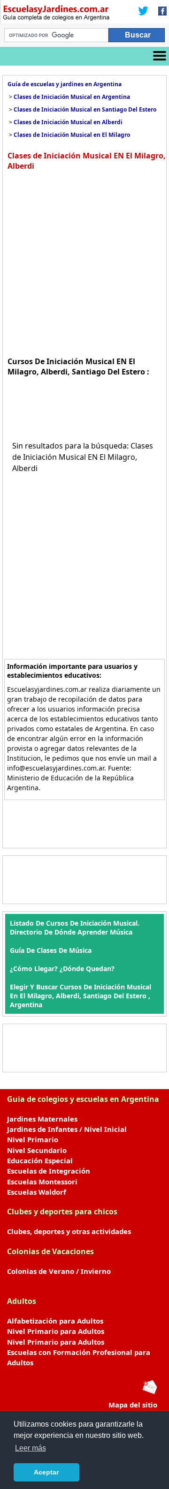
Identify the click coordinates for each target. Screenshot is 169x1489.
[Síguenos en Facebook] (160, 12)
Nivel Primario (32, 1139)
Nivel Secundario (37, 1150)
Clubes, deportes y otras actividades (69, 1231)
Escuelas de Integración (48, 1170)
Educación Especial (40, 1160)
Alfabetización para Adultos (55, 1320)
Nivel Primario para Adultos (55, 1331)
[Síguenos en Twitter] (143, 12)
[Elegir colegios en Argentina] (56, 14)
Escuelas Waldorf (36, 1192)
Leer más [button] (30, 1448)
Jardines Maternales (42, 1118)
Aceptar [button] (46, 1472)
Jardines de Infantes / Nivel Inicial (67, 1129)
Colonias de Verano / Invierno (59, 1271)
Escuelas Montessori (42, 1181)
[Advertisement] (84, 262)
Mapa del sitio (132, 1404)
